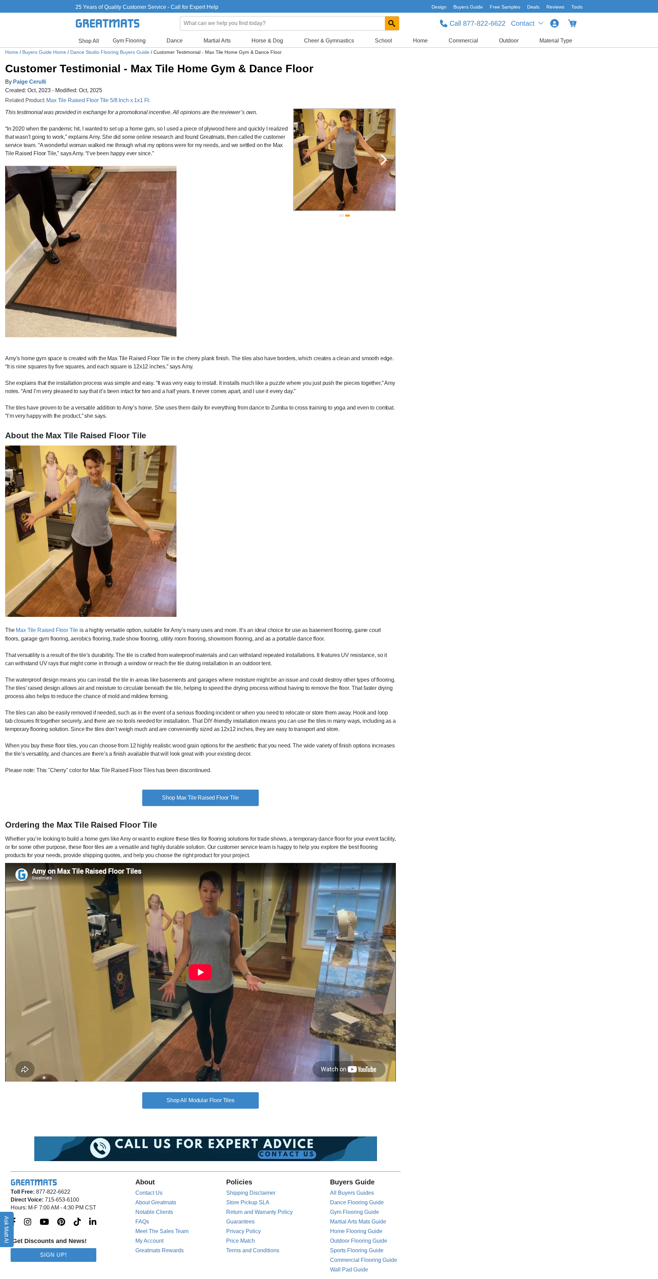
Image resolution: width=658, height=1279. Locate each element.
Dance (175, 41)
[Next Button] (384, 160)
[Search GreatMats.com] (392, 23)
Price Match (240, 1241)
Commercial (463, 41)
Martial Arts (217, 41)
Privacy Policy (243, 1231)
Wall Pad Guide (349, 1269)
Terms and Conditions (252, 1250)
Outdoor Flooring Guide (358, 1241)
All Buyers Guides (352, 1193)
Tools (577, 7)
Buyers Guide (468, 7)
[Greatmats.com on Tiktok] (77, 1222)
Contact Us (148, 1193)
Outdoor (509, 41)
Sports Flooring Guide (356, 1250)
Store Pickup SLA (247, 1202)
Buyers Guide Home (45, 52)
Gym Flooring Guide (354, 1212)
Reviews (555, 7)
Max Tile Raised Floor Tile (47, 630)
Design (439, 7)
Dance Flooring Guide (357, 1202)
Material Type (555, 41)
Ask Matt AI (6, 1229)
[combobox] (290, 23)
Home (420, 41)
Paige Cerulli (29, 82)
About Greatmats (155, 1202)
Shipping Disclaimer (251, 1193)
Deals (533, 7)
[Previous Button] (305, 160)
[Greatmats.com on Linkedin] (92, 1222)
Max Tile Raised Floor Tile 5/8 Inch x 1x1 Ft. (98, 100)
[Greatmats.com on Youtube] (44, 1222)
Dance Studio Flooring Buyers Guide (110, 52)
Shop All (88, 41)
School (383, 41)
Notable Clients (154, 1212)
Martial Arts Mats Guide (358, 1222)
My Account (149, 1241)
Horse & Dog (267, 41)
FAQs (142, 1222)
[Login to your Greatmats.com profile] (554, 23)
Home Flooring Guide (356, 1231)
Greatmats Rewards (159, 1250)
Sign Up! (53, 1255)
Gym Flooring (129, 41)
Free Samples (505, 7)
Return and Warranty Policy (259, 1212)
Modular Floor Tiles (211, 1100)
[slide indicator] (341, 216)
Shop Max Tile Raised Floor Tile (200, 798)
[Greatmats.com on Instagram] (27, 1222)
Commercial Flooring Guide (363, 1260)
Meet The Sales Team (161, 1231)
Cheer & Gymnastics (329, 41)
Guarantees (240, 1222)
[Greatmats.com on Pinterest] (61, 1222)
